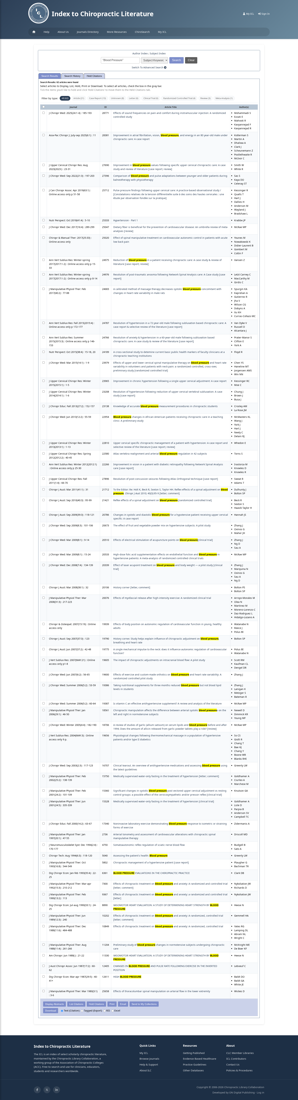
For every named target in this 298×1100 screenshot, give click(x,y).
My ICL (162, 31)
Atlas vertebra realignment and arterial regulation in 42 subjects (160, 453)
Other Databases (193, 1070)
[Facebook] (37, 1089)
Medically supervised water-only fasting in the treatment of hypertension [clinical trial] (163, 801)
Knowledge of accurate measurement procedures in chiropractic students (165, 406)
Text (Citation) (71, 1010)
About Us (63, 31)
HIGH (127, 976)
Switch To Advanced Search (148, 67)
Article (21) (78, 98)
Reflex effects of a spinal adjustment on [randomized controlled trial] (162, 500)
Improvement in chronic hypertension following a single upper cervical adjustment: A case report (169, 381)
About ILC (145, 1070)
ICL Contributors (236, 1058)
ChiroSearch (142, 31)
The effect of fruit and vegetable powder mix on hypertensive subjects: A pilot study (162, 525)
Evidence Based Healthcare (199, 1058)
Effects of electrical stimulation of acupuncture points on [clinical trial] (163, 540)
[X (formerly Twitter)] (46, 1089)
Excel (117, 1010)
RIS (108, 1010)
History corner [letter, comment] (131, 587)
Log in (260, 1092)
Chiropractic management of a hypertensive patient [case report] (151, 862)
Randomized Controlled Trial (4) (179, 98)
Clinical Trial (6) (150, 98)
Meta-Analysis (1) (224, 98)
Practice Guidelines (194, 1064)
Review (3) (205, 98)
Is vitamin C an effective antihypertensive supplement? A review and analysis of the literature (167, 703)
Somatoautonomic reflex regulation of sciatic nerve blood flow (149, 844)
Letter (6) (133, 98)
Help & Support (149, 1064)
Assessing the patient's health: (140, 855)
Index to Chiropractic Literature (102, 13)
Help (46, 31)
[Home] (33, 32)
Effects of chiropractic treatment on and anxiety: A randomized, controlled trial (168, 926)
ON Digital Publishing (242, 1092)
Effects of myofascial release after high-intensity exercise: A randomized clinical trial (162, 598)
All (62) (65, 98)
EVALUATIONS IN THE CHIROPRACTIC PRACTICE (151, 873)
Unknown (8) (117, 98)
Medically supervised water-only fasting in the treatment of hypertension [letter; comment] (166, 776)
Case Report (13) (97, 98)
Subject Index (158, 53)
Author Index (140, 53)
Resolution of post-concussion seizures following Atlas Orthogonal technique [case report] (165, 478)
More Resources (117, 31)
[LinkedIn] (56, 1089)
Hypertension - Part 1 (125, 220)
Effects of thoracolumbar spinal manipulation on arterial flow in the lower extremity (161, 991)
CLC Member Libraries (240, 1053)
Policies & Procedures (239, 1070)
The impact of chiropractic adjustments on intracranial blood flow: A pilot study (159, 660)
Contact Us (232, 1064)
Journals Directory (88, 31)
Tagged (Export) (92, 1010)
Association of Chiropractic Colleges (81, 1062)
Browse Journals (149, 1058)
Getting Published (194, 1053)
